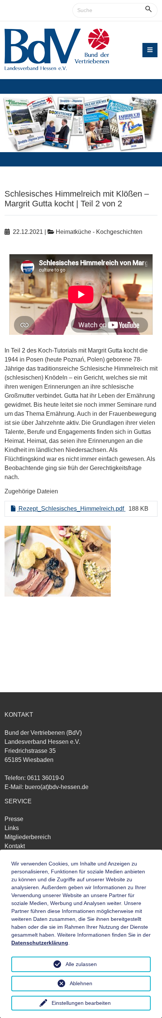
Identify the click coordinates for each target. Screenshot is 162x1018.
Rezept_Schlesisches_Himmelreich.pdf (71, 508)
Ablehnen (81, 983)
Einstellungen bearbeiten (81, 1003)
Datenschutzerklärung (39, 943)
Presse (14, 819)
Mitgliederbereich (28, 837)
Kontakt (15, 846)
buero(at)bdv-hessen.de (57, 787)
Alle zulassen (81, 964)
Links (12, 828)
